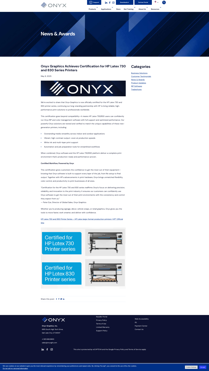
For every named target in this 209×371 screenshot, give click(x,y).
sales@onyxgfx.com (49, 343)
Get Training (128, 9)
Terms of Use (101, 324)
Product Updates (138, 83)
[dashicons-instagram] (113, 2)
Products (92, 9)
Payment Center (141, 326)
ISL (136, 322)
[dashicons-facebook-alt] (110, 2)
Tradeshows (136, 89)
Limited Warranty (102, 327)
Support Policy (101, 331)
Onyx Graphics (54, 5)
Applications (106, 9)
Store (118, 9)
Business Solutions (139, 73)
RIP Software (136, 86)
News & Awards (138, 79)
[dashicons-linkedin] (106, 2)
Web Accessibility (142, 319)
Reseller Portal (101, 317)
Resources (155, 9)
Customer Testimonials (141, 76)
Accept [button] (203, 367)
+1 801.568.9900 (48, 339)
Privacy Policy (101, 320)
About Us (142, 9)
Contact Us (139, 329)
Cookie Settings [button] (191, 367)
